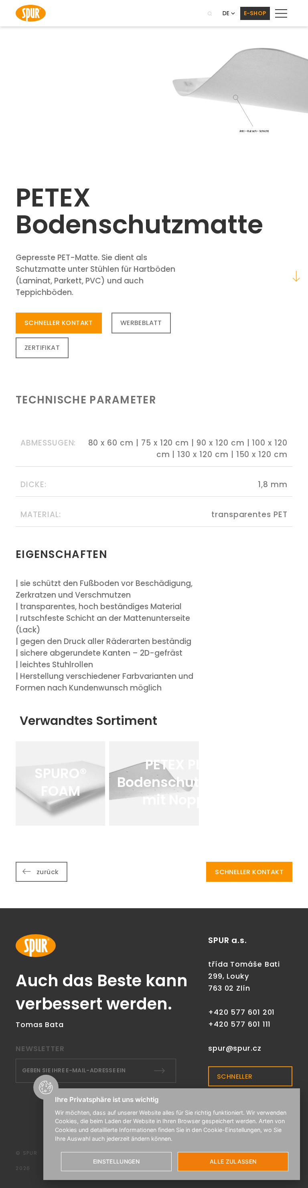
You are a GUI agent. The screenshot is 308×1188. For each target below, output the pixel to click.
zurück (47, 872)
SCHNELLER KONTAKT (58, 322)
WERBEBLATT (141, 322)
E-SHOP (255, 13)
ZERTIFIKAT (42, 347)
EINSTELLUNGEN (116, 1161)
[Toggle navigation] (281, 13)
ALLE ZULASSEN (233, 1161)
